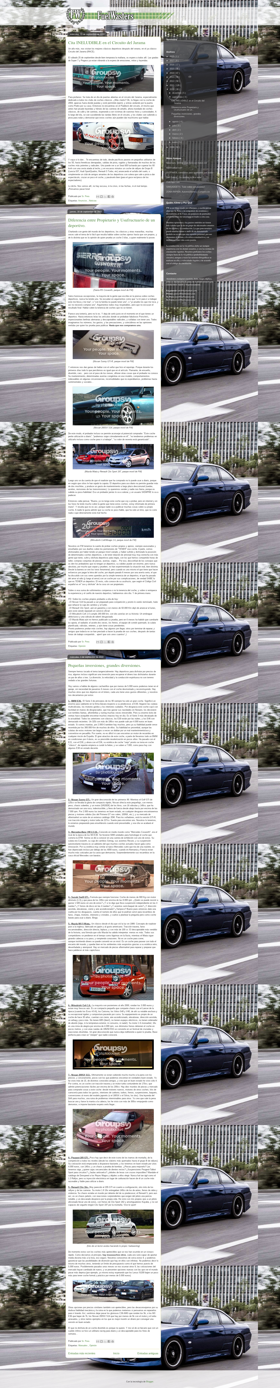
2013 (172, 77)
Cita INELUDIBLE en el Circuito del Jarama (106, 42)
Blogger (149, 1381)
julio (174, 125)
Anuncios (83, 200)
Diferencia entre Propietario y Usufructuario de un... (185, 108)
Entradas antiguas (147, 1353)
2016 (172, 65)
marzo (175, 134)
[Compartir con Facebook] (109, 196)
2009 (172, 147)
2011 (172, 85)
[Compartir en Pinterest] (112, 196)
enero (175, 142)
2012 (172, 81)
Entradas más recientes (81, 1353)
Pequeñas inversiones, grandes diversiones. (104, 665)
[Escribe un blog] (101, 196)
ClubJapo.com (173, 182)
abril (174, 130)
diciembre (177, 93)
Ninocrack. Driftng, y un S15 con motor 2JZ (186, 163)
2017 (172, 60)
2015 (172, 69)
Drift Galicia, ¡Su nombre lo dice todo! (184, 177)
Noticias (93, 200)
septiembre (177, 97)
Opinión (82, 646)
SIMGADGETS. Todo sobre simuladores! (185, 187)
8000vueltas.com (174, 168)
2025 (172, 56)
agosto (175, 121)
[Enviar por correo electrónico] (97, 196)
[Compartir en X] (105, 196)
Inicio (116, 1353)
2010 (172, 89)
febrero (175, 138)
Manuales (83, 1345)
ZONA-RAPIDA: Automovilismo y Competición (188, 192)
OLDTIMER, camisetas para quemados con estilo (189, 172)
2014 (172, 73)
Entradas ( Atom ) (120, 1362)
